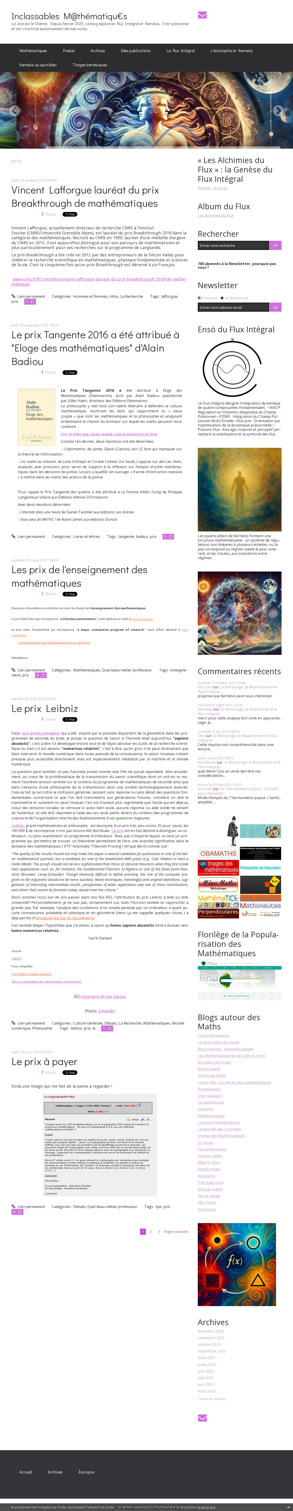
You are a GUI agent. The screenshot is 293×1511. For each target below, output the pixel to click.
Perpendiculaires (212, 1149)
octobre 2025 (209, 1344)
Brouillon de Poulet (214, 1062)
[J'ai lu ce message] (288, 1507)
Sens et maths (210, 1155)
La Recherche (131, 296)
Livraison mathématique (218, 1122)
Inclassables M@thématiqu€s (69, 16)
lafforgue (169, 296)
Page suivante (176, 1231)
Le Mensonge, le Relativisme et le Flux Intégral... (237, 689)
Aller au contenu (16, 4)
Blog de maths (210, 1189)
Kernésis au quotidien (38, 64)
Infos (113, 296)
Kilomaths (206, 1175)
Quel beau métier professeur (127, 670)
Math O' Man (209, 1162)
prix (14, 301)
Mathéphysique (211, 1115)
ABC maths (207, 1202)
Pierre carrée (209, 1195)
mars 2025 (207, 1391)
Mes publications (136, 50)
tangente (126, 536)
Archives (97, 50)
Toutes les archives (212, 1399)
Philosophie (42, 1028)
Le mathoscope (211, 1102)
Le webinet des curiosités (219, 1129)
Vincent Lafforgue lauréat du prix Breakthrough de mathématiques (85, 196)
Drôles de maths (212, 1075)
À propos (86, 1472)
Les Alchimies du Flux (216, 215)
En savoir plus (206, 1507)
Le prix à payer (44, 1061)
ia (93, 1028)
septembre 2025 (212, 1351)
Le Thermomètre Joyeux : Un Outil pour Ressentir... (238, 791)
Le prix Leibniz (44, 708)
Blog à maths (209, 1068)
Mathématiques (33, 50)
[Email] (202, 14)
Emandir (107, 1011)
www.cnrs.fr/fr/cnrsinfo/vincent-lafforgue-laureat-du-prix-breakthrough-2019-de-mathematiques (99, 281)
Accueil (25, 1472)
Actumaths (207, 1209)
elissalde (205, 709)
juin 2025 (205, 1371)
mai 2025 (205, 1378)
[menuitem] (33, 51)
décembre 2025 (211, 1331)
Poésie (68, 50)
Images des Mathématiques (221, 1135)
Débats (110, 1023)
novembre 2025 (211, 1338)
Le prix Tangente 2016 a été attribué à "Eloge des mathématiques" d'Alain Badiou (95, 347)
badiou (142, 536)
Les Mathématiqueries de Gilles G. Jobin (231, 1055)
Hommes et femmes (90, 296)
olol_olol (205, 687)
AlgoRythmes (209, 1169)
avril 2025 (206, 1384)
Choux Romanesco (214, 1035)
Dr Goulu (205, 1142)
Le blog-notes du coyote (218, 1042)
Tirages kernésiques (90, 64)
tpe (158, 1206)
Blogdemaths (209, 1089)
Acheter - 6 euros (212, 188)
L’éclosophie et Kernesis (232, 50)
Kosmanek (207, 762)
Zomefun (206, 1108)
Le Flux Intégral (181, 50)
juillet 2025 (207, 1365)
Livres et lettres (86, 536)
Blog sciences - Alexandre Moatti (226, 1049)
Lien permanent (31, 296)
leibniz (76, 1028)
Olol (201, 735)
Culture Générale (88, 1023)
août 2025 (206, 1358)
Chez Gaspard (210, 1095)
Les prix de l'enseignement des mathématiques (79, 575)
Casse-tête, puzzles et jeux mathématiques (234, 1082)
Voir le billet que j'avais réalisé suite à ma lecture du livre (109, 434)
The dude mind (210, 1182)
